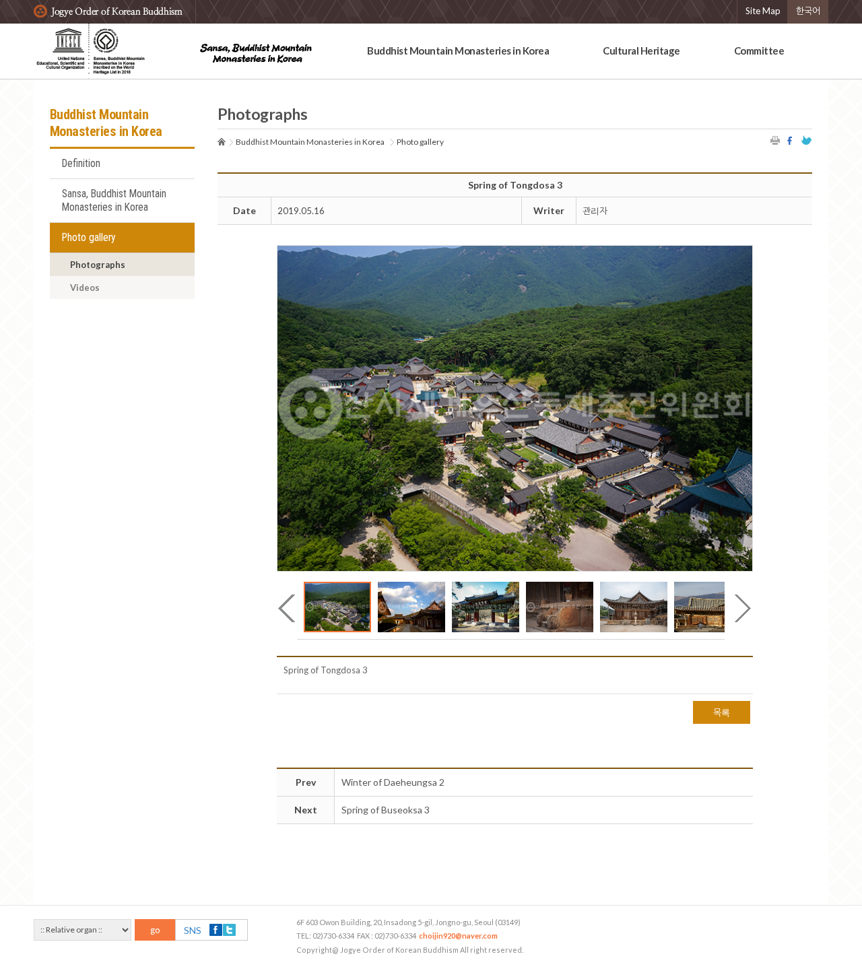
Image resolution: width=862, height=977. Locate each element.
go (155, 929)
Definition (81, 164)
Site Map (763, 10)
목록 (721, 712)
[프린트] (775, 140)
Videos (85, 287)
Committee (759, 50)
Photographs (97, 264)
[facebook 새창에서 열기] (791, 140)
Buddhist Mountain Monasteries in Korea (458, 50)
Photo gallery (89, 238)
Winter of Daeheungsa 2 (392, 782)
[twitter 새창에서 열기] (806, 140)
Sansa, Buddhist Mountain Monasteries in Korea (114, 200)
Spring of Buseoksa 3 (385, 809)
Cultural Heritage (641, 50)
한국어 (808, 10)
